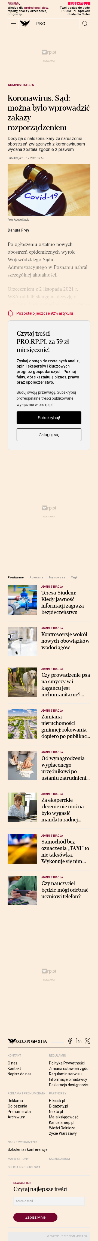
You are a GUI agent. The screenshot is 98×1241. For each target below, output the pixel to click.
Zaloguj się (49, 434)
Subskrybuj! (49, 417)
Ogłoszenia (17, 1106)
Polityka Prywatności (67, 1063)
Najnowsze (57, 577)
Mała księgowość (63, 1117)
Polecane (36, 577)
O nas (12, 1063)
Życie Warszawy (63, 1133)
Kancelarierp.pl (61, 1122)
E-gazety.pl (58, 1106)
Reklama (15, 1101)
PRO (41, 23)
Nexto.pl (56, 1111)
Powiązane (16, 577)
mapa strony (18, 1159)
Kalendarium (59, 1159)
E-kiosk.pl (57, 1101)
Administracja (21, 85)
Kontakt (14, 1068)
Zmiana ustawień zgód (68, 1068)
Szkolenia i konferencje (28, 1149)
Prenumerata (19, 1111)
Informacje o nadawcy (68, 1079)
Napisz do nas (20, 1074)
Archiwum (16, 1117)
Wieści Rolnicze (62, 1128)
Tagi (74, 577)
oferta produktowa (24, 1167)
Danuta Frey (18, 230)
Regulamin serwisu (65, 1074)
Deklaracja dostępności (68, 1085)
